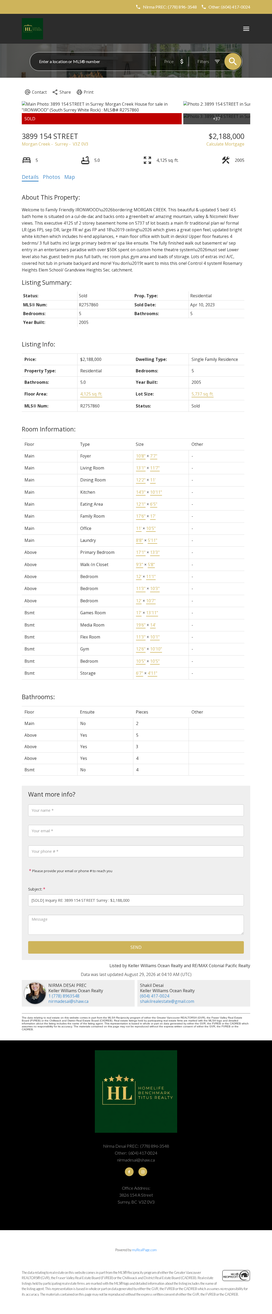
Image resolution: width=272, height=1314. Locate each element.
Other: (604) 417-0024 (229, 6)
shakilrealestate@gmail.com (167, 1001)
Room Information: (49, 429)
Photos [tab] (51, 177)
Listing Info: (38, 344)
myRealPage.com (144, 1250)
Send (136, 947)
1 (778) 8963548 (63, 996)
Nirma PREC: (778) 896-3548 (170, 6)
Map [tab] (69, 177)
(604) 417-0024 (154, 996)
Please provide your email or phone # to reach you (71, 870)
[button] (166, 7)
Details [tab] (30, 177)
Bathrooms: (38, 697)
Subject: (35, 889)
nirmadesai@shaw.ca (68, 1001)
